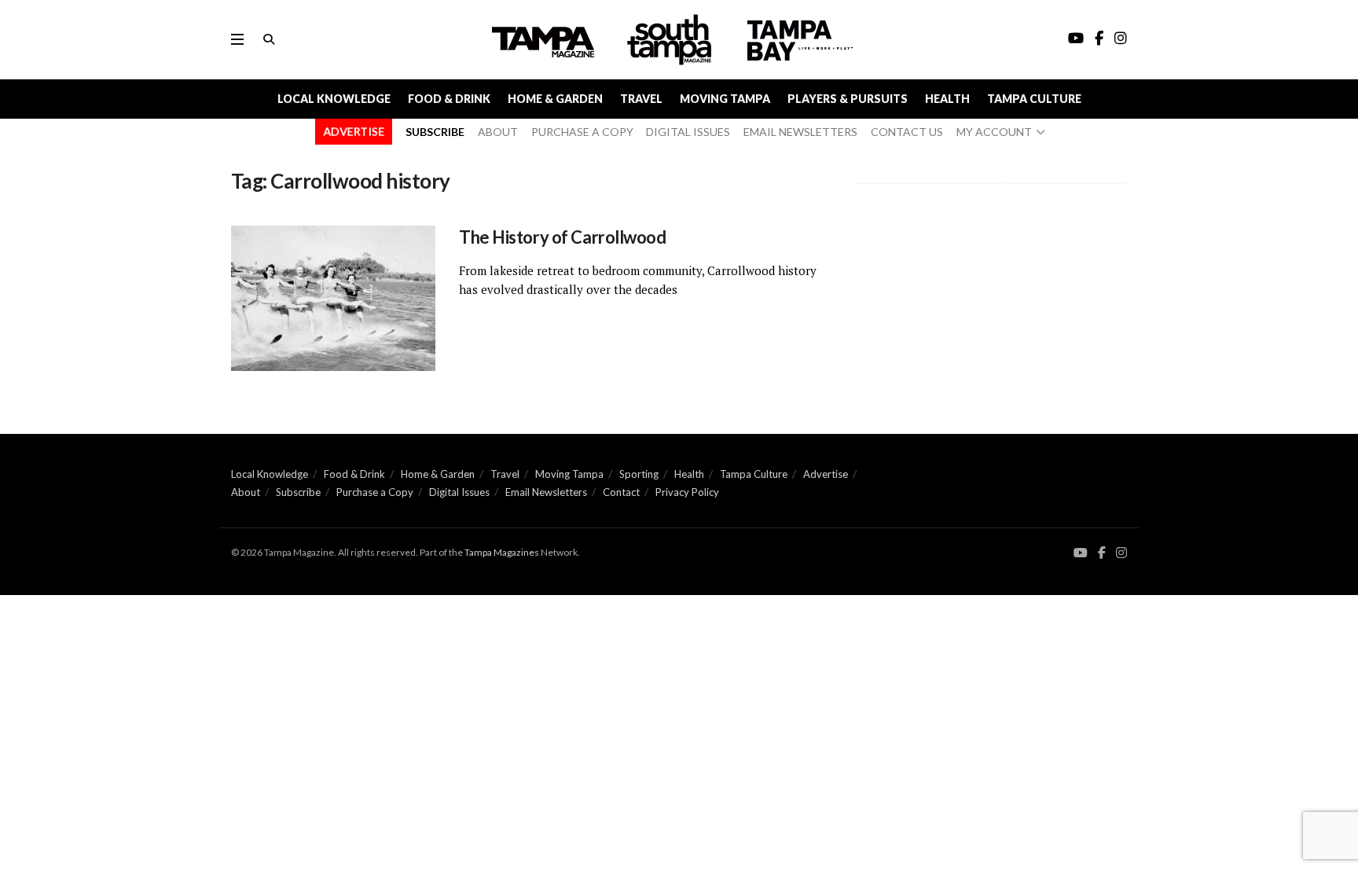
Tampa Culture (1034, 98)
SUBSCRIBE (435, 131)
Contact (621, 492)
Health (947, 98)
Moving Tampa (725, 98)
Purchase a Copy (374, 492)
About (245, 492)
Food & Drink (449, 98)
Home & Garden (555, 98)
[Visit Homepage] (671, 39)
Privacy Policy (687, 492)
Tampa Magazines (501, 552)
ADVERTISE (353, 131)
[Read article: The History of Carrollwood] (333, 299)
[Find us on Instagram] (1121, 553)
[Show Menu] (237, 39)
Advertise (825, 474)
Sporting (639, 474)
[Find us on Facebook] (1102, 553)
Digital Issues (459, 492)
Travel (641, 98)
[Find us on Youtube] (1081, 553)
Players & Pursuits (847, 98)
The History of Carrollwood (565, 237)
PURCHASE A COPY (582, 131)
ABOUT (498, 131)
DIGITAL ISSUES (688, 131)
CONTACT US (907, 131)
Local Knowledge (334, 98)
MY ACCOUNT (994, 131)
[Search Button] (268, 39)
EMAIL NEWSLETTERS (800, 131)
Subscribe (298, 492)
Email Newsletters (546, 492)
